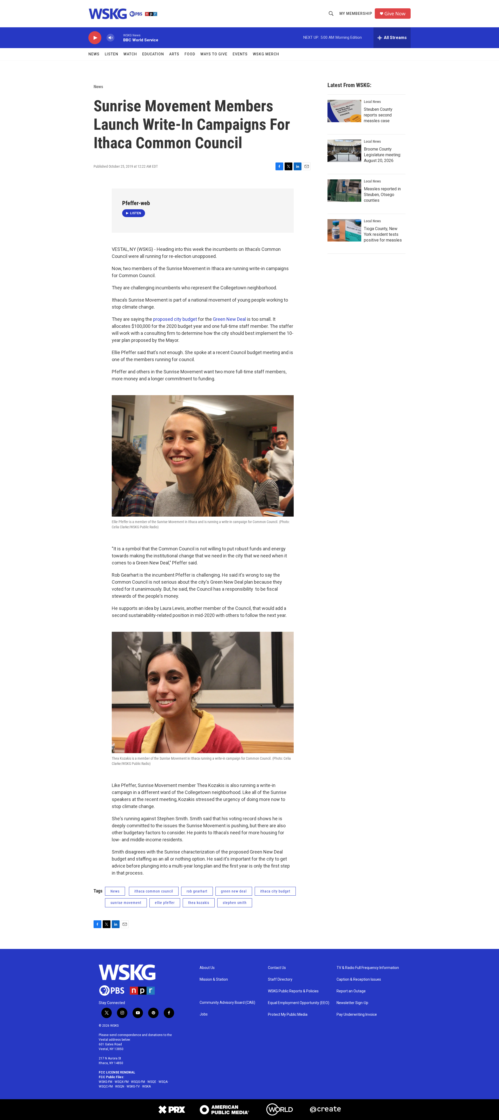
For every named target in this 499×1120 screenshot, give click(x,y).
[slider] (119, 37)
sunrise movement (125, 903)
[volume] (110, 38)
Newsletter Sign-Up (352, 1003)
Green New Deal (229, 319)
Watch (130, 54)
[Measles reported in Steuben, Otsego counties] (344, 190)
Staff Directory (280, 979)
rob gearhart (197, 891)
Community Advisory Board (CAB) (227, 1003)
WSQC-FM (106, 1086)
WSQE (151, 1082)
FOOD (190, 54)
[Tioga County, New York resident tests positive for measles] (344, 230)
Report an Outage (351, 991)
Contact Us (277, 968)
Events (240, 54)
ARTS (174, 54)
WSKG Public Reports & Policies (293, 991)
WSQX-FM (122, 1082)
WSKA (146, 1086)
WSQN (119, 1086)
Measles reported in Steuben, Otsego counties (382, 194)
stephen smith (235, 903)
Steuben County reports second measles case (378, 115)
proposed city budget (175, 319)
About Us (207, 968)
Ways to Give (213, 54)
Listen (111, 54)
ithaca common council (153, 891)
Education (153, 54)
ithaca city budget (275, 891)
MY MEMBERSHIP (355, 13)
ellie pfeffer (165, 903)
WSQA (163, 1082)
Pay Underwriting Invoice (357, 1015)
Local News (372, 102)
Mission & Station (214, 979)
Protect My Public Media (287, 1015)
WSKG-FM (105, 1082)
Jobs (204, 1014)
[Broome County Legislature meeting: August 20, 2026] (344, 151)
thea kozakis (198, 903)
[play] (95, 38)
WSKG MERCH (266, 54)
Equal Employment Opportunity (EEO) (298, 1003)
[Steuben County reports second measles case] (344, 111)
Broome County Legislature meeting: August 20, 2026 (382, 155)
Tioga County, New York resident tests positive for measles (383, 234)
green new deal (234, 891)
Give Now (394, 13)
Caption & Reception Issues (359, 979)
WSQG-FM (138, 1082)
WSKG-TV (133, 1086)
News (94, 54)
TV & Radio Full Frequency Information (368, 968)
